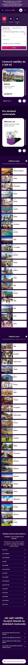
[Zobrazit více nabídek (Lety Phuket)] (25, 596)
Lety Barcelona (6, 569)
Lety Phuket (5, 596)
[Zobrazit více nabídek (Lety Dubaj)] (25, 593)
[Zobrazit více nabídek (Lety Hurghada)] (25, 558)
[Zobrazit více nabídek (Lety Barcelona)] (25, 569)
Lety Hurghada (6, 557)
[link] (7, 100)
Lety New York (5, 584)
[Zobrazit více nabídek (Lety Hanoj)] (25, 604)
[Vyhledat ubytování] (11, 19)
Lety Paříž (4, 573)
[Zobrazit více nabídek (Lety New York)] (25, 585)
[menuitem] (4, 20)
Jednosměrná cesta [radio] (17, 28)
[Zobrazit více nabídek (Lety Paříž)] (25, 573)
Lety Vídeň (4, 588)
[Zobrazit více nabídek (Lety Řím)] (25, 561)
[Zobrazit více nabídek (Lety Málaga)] (25, 565)
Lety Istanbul (5, 600)
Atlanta (7, 84)
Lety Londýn (5, 577)
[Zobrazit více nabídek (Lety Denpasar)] (25, 581)
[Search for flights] (4, 19)
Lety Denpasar (5, 581)
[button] (26, 3)
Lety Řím (4, 561)
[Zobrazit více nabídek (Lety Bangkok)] (25, 554)
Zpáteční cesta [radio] (6, 28)
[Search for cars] (17, 19)
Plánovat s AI (9, 122)
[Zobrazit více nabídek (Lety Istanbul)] (25, 600)
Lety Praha (4, 549)
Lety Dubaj (5, 592)
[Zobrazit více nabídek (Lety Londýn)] (25, 577)
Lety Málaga (5, 565)
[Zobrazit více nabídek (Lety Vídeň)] (25, 589)
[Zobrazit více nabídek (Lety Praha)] (25, 550)
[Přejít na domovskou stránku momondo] (10, 10)
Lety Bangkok (5, 553)
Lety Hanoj (5, 604)
